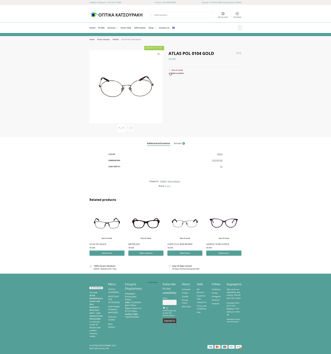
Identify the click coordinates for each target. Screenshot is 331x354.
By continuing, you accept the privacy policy (169, 312)
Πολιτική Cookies (112, 318)
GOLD (220, 154)
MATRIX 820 (134, 244)
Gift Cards (186, 306)
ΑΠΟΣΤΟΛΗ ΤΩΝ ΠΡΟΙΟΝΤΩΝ (114, 299)
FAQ (199, 312)
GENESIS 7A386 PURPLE (217, 244)
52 (221, 166)
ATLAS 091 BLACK (97, 244)
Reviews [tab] (179, 143)
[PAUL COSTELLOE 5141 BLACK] (240, 53)
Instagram (216, 296)
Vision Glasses (103, 39)
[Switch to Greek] (173, 28)
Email (165, 298)
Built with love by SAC (99, 348)
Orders (185, 293)
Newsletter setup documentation (233, 320)
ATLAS (167, 186)
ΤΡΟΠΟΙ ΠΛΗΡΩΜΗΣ (113, 291)
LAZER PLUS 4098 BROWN (179, 244)
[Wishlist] (121, 209)
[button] (237, 28)
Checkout (237, 17)
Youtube (215, 303)
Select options (145, 253)
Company (186, 289)
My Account (223, 17)
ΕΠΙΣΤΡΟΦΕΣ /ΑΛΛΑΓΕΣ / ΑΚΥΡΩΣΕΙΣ (114, 309)
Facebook (216, 289)
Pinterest (216, 300)
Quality (185, 296)
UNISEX (115, 39)
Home (92, 39)
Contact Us (201, 302)
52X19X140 (217, 160)
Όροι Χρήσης (111, 325)
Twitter (215, 293)
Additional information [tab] (158, 143)
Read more (107, 253)
